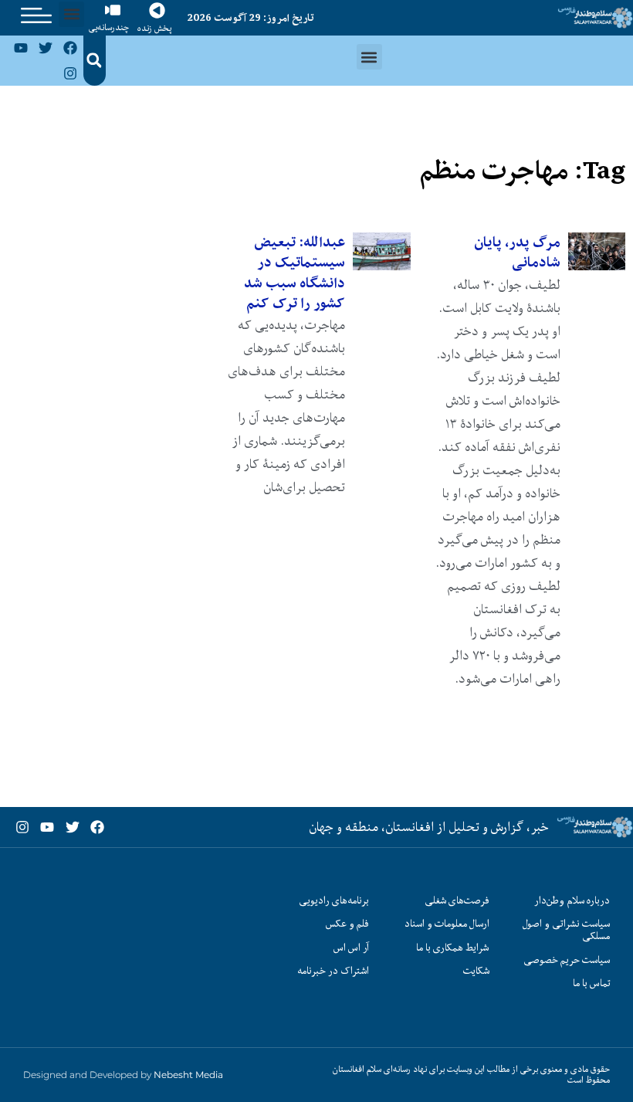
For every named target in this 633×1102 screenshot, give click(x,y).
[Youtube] (20, 48)
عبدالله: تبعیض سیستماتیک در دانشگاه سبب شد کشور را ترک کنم (294, 273)
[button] (71, 14)
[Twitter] (45, 48)
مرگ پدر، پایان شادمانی (517, 252)
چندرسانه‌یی (109, 27)
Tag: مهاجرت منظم (522, 170)
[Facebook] (70, 48)
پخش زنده (154, 28)
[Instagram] (70, 72)
